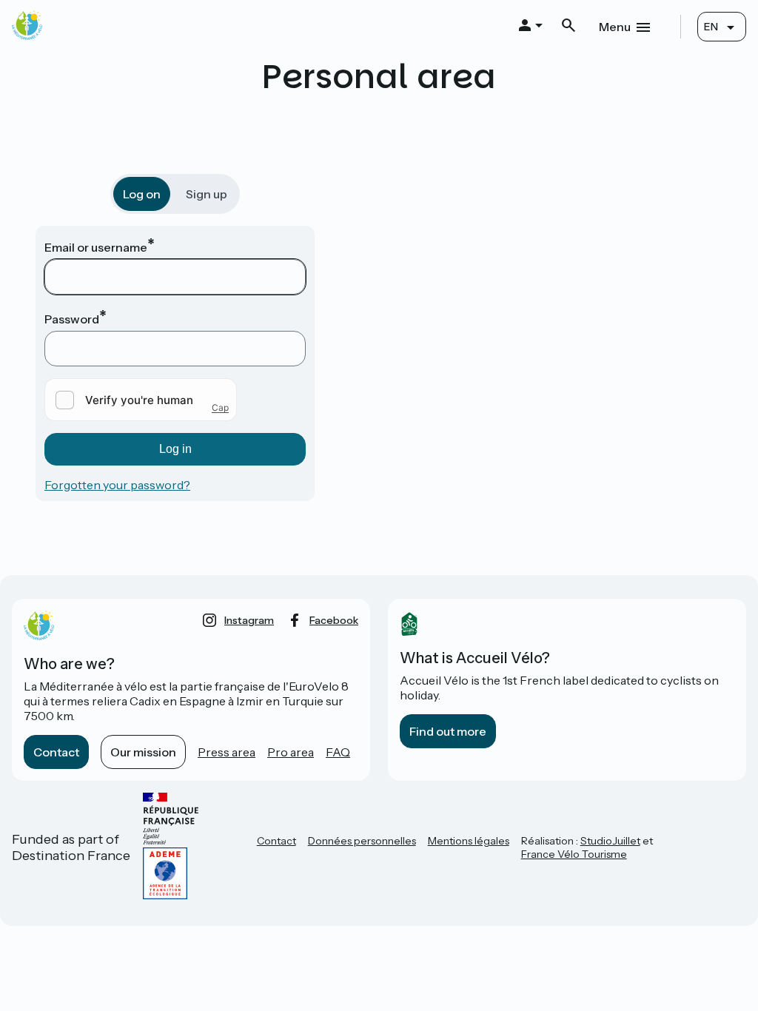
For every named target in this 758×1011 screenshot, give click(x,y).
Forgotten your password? (117, 484)
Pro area (290, 752)
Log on (142, 194)
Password (71, 319)
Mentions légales (468, 840)
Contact (56, 752)
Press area (226, 752)
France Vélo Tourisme (574, 854)
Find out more (447, 731)
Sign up (206, 194)
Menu (615, 26)
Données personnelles (362, 840)
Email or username (95, 247)
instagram (249, 620)
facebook (333, 620)
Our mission (143, 752)
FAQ (338, 752)
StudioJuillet (610, 840)
